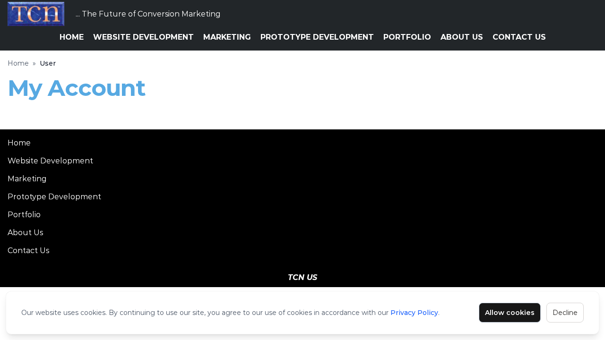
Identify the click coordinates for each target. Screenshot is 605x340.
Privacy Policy (414, 312)
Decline (565, 312)
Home (72, 37)
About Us (462, 37)
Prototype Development (317, 37)
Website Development (143, 37)
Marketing (227, 37)
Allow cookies (510, 312)
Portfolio (407, 37)
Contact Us (519, 37)
